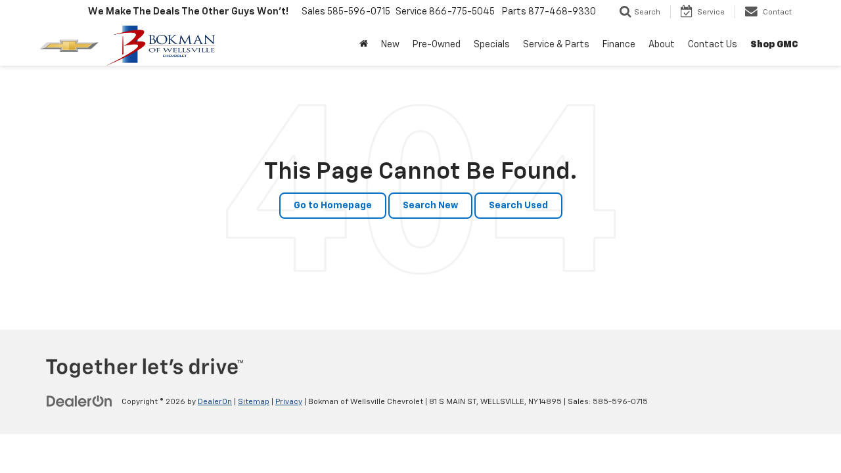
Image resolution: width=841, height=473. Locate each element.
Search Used (518, 205)
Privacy (288, 402)
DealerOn (215, 402)
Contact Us (712, 44)
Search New (430, 205)
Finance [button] (618, 44)
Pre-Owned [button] (437, 44)
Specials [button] (492, 44)
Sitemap (253, 402)
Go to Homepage (333, 205)
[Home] (364, 45)
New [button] (390, 44)
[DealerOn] (79, 401)
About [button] (661, 44)
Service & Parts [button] (556, 44)
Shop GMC (774, 44)
